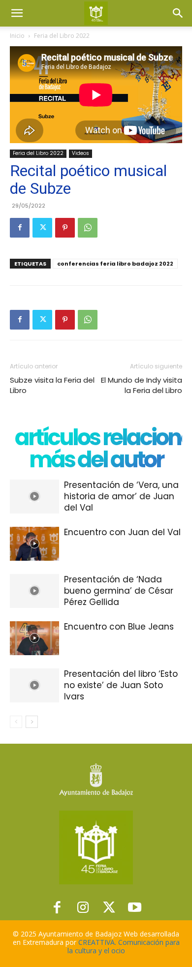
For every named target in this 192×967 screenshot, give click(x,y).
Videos (80, 153)
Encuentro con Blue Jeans (119, 627)
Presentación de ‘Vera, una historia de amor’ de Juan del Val (121, 496)
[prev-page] (16, 722)
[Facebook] (20, 228)
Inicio (17, 35)
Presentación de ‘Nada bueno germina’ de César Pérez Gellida (118, 591)
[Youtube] (135, 907)
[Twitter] (42, 228)
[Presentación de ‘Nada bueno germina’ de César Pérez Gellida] (34, 591)
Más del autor (96, 460)
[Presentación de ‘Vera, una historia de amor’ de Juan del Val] (34, 497)
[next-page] (32, 722)
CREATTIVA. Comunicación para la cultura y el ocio (123, 946)
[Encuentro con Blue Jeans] (34, 638)
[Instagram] (83, 907)
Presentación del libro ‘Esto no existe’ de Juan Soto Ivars (121, 685)
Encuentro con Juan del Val (122, 532)
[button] (16, 13)
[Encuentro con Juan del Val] (34, 544)
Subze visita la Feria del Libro (52, 385)
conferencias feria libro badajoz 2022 (115, 264)
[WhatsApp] (87, 228)
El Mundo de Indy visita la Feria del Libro (141, 385)
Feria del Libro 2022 (62, 35)
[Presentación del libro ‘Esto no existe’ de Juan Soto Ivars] (34, 685)
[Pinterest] (65, 228)
